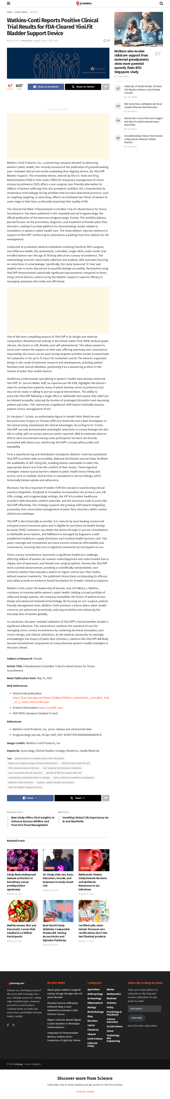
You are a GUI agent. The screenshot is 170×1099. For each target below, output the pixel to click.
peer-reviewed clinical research (25, 773)
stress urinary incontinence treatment (74, 778)
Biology (91, 1007)
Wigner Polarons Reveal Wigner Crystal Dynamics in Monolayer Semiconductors (64, 1023)
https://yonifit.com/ (51, 707)
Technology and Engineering (113, 1038)
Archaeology (94, 998)
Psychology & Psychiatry (114, 1013)
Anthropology (95, 994)
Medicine (34, 12)
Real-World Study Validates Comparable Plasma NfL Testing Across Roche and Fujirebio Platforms (56, 933)
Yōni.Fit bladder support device (25, 787)
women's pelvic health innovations (55, 782)
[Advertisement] (58, 101)
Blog (90, 1016)
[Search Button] (161, 3)
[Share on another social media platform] (105, 87)
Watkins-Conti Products (21, 782)
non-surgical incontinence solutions (62, 768)
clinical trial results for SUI (75, 763)
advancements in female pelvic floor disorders (39, 758)
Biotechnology (95, 1012)
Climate (91, 1034)
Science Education (112, 1020)
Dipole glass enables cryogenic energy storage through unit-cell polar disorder (64, 993)
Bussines (92, 1020)
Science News (21, 12)
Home (9, 12)
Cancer (91, 1025)
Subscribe (136, 1017)
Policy (110, 1007)
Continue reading (85, 1091)
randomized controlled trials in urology (29, 778)
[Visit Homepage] (85, 3)
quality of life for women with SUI (63, 773)
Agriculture (93, 989)
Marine (110, 989)
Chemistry (93, 1029)
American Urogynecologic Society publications (33, 763)
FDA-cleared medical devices (24, 768)
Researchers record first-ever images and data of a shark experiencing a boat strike (143, 121)
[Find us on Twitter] (13, 1025)
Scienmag (18, 1064)
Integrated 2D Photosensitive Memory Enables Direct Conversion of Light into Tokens (64, 1037)
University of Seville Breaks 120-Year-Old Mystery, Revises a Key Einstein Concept (143, 89)
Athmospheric (95, 1003)
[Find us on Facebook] (8, 1025)
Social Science (115, 1026)
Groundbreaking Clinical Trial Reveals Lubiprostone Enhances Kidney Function (143, 139)
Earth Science (94, 1038)
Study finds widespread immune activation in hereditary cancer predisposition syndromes (21, 882)
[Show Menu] (8, 3)
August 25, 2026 (15, 894)
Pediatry (111, 1003)
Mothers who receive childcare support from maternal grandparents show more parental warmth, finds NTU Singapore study (131, 61)
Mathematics (114, 994)
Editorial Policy (92, 1044)
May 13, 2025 (13, 40)
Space (110, 1031)
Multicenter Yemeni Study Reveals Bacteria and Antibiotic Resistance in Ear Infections (93, 882)
